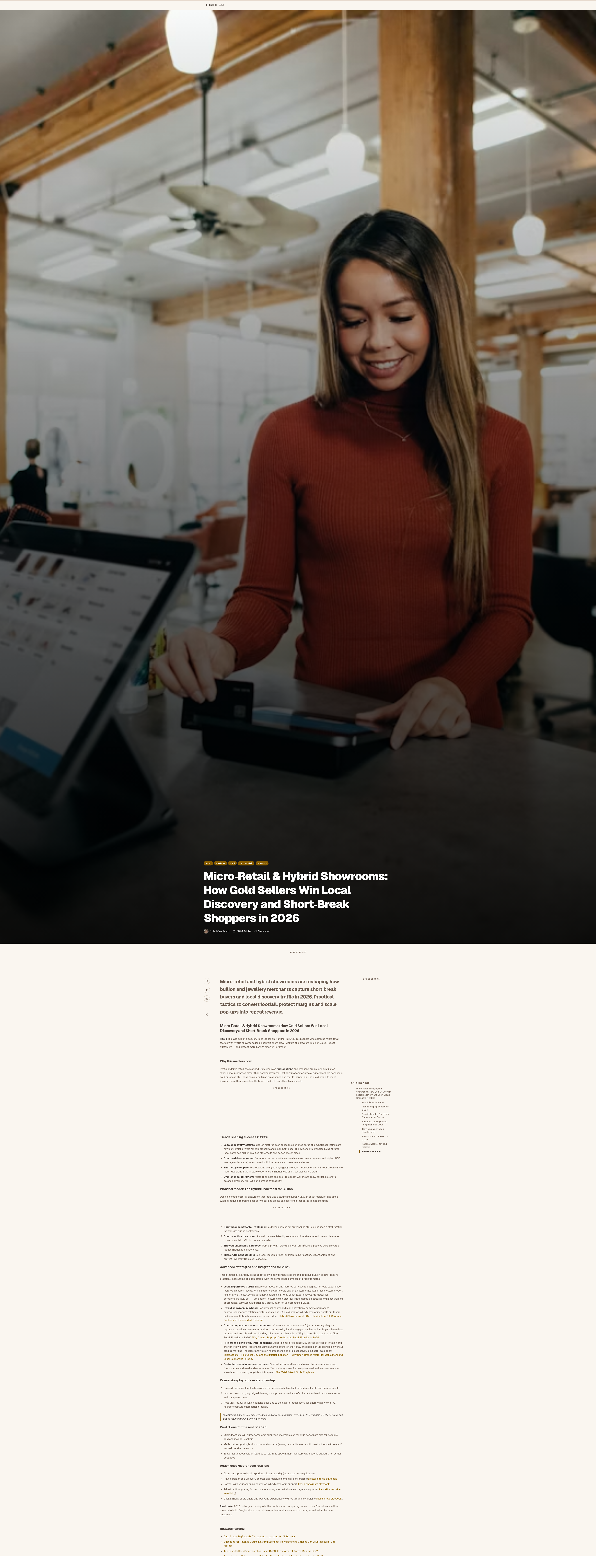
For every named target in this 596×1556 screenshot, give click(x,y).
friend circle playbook (329, 1498)
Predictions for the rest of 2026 (375, 1138)
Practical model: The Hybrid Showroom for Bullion (375, 1116)
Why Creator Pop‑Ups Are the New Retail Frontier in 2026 (285, 1337)
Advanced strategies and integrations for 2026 (374, 1123)
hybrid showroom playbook (314, 1484)
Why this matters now (373, 1102)
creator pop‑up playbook (322, 1478)
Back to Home (216, 5)
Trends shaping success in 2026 (375, 1108)
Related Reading (371, 1151)
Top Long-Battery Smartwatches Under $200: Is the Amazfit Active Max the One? (271, 1551)
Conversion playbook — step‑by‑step (374, 1131)
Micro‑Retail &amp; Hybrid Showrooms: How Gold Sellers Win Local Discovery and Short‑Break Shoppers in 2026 (373, 1093)
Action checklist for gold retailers (374, 1145)
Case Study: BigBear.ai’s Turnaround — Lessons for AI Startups (260, 1536)
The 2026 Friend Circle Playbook (294, 1372)
